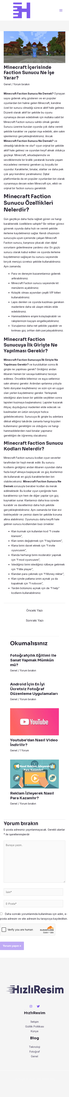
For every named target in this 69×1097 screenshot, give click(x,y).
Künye (34, 1031)
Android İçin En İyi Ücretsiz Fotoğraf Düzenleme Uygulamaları (34, 689)
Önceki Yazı (34, 610)
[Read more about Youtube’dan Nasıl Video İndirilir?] (34, 721)
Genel (7, 84)
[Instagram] (30, 1006)
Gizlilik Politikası (34, 1026)
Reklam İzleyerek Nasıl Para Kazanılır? (32, 795)
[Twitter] (38, 1006)
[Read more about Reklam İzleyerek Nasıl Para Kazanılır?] (34, 773)
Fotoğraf (34, 1051)
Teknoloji (34, 1046)
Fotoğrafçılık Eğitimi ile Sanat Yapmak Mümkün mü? (33, 660)
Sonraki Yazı (34, 620)
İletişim (35, 1021)
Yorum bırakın (21, 84)
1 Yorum (24, 750)
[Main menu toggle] (61, 10)
